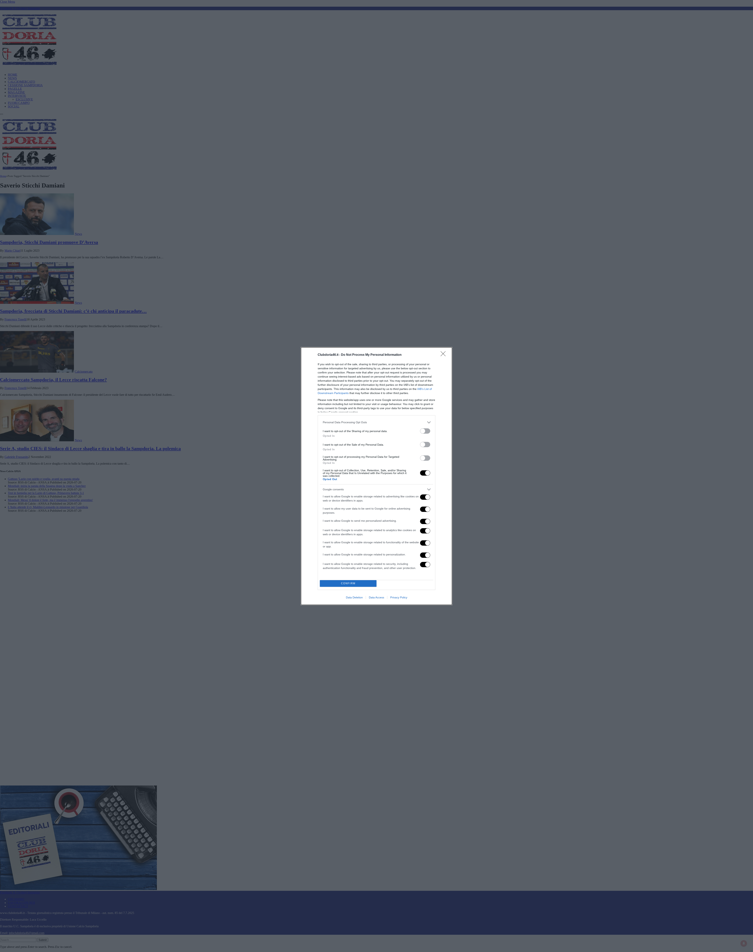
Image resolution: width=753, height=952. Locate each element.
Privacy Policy (398, 597)
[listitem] (376, 422)
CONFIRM (348, 583)
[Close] (444, 355)
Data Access (376, 597)
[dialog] (376, 476)
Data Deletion (354, 597)
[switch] (425, 431)
